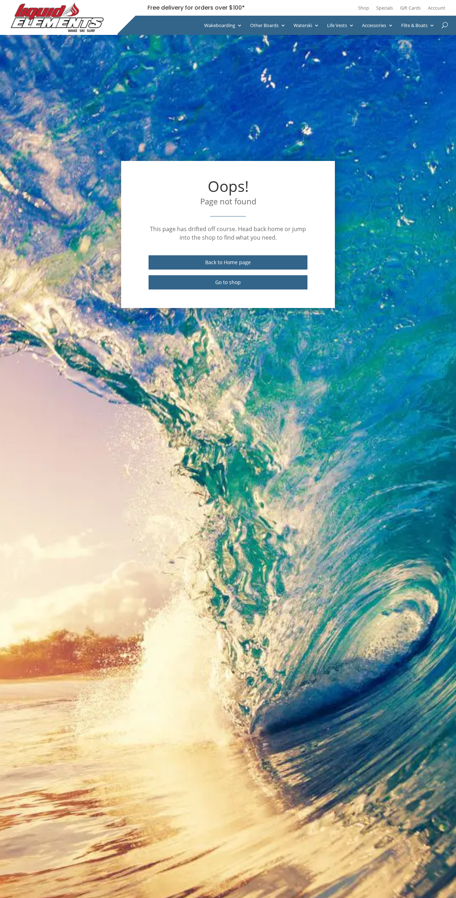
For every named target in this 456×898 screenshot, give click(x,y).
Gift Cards (410, 8)
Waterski (303, 25)
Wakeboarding (219, 25)
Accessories (374, 25)
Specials (384, 8)
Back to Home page (228, 262)
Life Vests (337, 25)
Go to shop (228, 282)
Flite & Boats (414, 25)
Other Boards (264, 25)
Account (436, 8)
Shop (363, 8)
